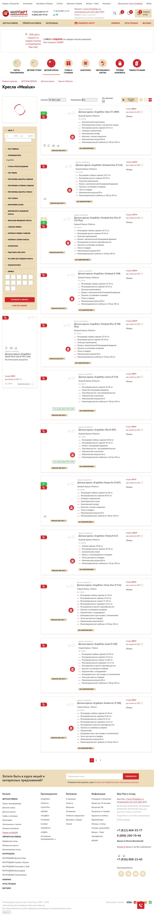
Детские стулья (8, 807)
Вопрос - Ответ (92, 3)
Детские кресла (9, 812)
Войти (149, 3)
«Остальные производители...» (48, 837)
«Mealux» (45, 803)
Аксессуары (7, 820)
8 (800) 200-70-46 (39, 14)
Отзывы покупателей (100, 828)
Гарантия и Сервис (74, 3)
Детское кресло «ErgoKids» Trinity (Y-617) (98, 536)
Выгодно (6, 888)
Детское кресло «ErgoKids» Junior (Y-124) (98, 377)
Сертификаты (97, 836)
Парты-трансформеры (11, 803)
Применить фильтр (19, 300)
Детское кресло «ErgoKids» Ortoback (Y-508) (99, 273)
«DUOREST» (46, 828)
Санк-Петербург (136, 3)
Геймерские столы (10, 841)
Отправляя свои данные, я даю (103, 782)
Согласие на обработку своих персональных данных (116, 782)
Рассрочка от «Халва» (101, 811)
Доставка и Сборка (44, 3)
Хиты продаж (9, 884)
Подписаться (130, 776)
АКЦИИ (95, 840)
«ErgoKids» (45, 799)
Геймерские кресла (10, 845)
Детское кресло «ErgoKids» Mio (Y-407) (97, 429)
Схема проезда (123, 819)
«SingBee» (45, 815)
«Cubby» (44, 824)
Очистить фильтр (19, 306)
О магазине (71, 799)
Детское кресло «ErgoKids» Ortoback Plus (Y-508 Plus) (97, 325)
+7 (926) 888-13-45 (61, 11)
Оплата (60, 3)
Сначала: (44, 100)
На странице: (107, 98)
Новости (69, 803)
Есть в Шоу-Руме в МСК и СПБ (64, 409)
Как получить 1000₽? (53, 42)
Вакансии (70, 807)
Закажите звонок (124, 847)
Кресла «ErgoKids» (12, 351)
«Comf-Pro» (45, 807)
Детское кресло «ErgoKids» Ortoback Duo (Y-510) (99, 165)
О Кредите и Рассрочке (101, 799)
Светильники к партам (11, 824)
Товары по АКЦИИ (10, 832)
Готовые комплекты (10, 828)
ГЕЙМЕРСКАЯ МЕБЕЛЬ (11, 836)
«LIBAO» (44, 832)
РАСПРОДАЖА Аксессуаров (13, 870)
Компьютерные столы (11, 849)
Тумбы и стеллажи (10, 816)
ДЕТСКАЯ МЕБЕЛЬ (10, 799)
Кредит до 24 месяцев (101, 803)
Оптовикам (27, 3)
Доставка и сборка (74, 819)
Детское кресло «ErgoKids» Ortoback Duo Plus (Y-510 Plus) (97, 219)
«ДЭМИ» (44, 811)
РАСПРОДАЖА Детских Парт (14, 858)
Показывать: (76, 100)
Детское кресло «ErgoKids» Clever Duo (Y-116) (99, 585)
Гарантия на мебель (100, 815)
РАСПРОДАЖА (8, 853)
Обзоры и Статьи (99, 824)
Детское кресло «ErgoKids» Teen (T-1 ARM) (99, 112)
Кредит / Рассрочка (10, 3)
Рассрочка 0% (97, 807)
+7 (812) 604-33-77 (40, 12)
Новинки (6, 879)
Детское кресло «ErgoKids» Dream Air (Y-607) (99, 482)
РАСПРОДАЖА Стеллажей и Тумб (15, 866)
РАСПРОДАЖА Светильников (14, 875)
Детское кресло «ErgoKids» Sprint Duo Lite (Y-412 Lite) (18, 355)
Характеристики (24, 384)
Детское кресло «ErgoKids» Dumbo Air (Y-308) (99, 703)
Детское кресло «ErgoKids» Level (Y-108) (97, 644)
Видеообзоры (97, 819)
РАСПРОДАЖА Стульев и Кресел (15, 862)
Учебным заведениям (75, 815)
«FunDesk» (45, 819)
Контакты (107, 3)
